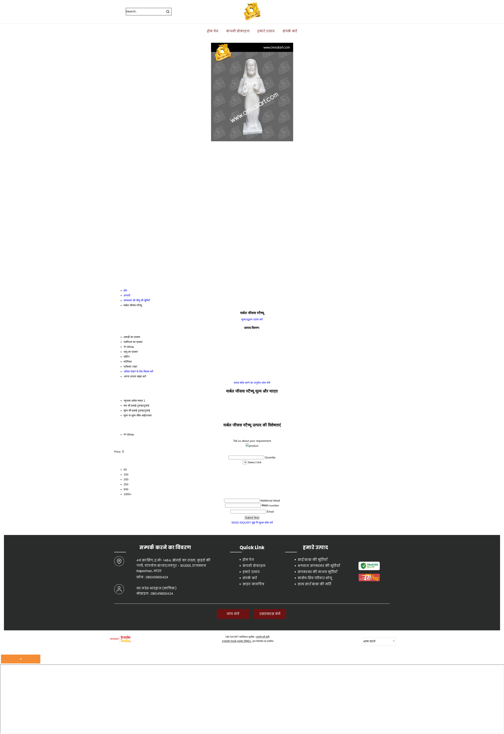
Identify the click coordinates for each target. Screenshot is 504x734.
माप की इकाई (130, 405)
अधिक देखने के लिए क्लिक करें (138, 371)
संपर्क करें (290, 31)
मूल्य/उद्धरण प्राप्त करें (252, 319)
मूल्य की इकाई (130, 410)
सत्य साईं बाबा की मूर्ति (314, 584)
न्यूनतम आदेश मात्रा (133, 400)
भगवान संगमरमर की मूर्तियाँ (319, 566)
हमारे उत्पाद (266, 31)
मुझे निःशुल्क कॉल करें (262, 522)
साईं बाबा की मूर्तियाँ (313, 559)
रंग (125, 434)
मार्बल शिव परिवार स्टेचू (315, 578)
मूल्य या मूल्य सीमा (132, 415)
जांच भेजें (265, 382)
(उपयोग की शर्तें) (263, 636)
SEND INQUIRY (241, 522)
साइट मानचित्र (253, 584)
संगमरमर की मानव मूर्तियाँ (318, 572)
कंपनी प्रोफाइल (237, 31)
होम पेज (213, 31)
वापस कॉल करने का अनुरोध (247, 382)
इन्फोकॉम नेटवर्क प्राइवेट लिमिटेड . (237, 641)
